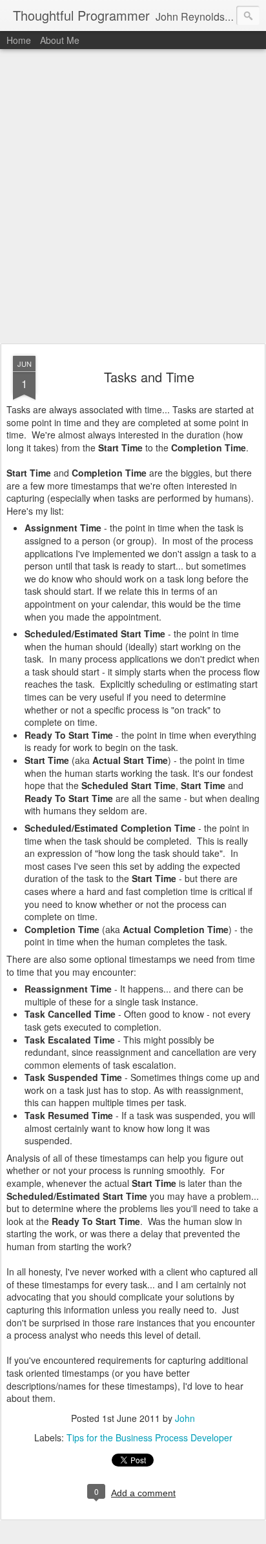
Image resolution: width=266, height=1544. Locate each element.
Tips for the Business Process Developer (149, 1437)
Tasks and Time (149, 376)
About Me (59, 40)
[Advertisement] (133, 197)
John (185, 1418)
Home (18, 40)
